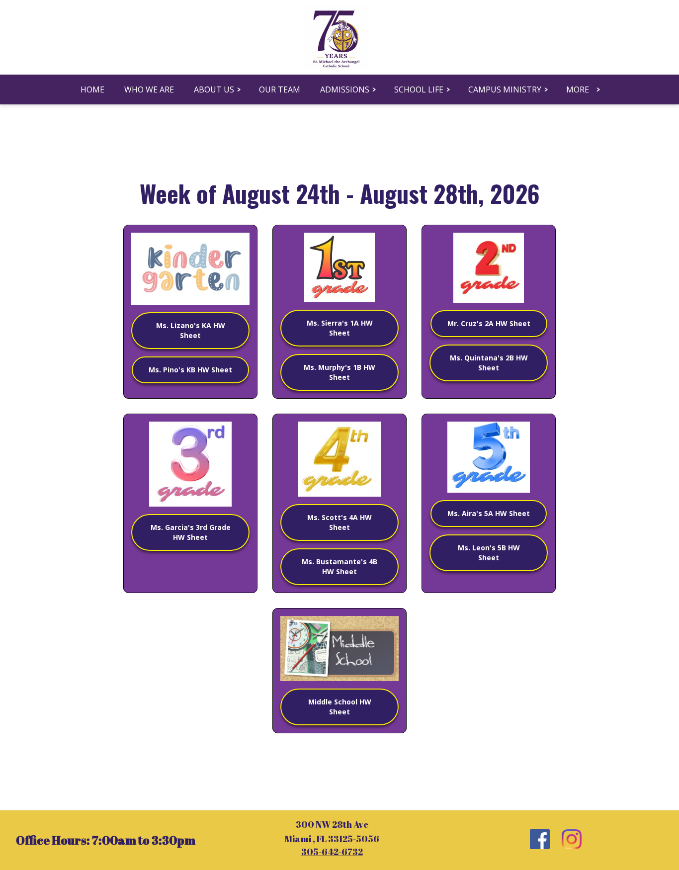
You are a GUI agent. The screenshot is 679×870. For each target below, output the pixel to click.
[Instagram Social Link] (571, 840)
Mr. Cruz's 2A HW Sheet (488, 323)
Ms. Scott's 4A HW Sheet (339, 522)
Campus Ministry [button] (504, 89)
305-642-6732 (332, 852)
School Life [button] (418, 89)
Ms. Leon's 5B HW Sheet (489, 552)
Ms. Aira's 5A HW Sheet (488, 513)
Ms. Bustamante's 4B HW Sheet (339, 566)
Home (92, 89)
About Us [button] (214, 89)
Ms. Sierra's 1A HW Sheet (340, 328)
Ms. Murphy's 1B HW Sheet (339, 372)
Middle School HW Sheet (339, 706)
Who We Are (149, 89)
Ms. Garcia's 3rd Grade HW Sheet (191, 532)
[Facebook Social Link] (539, 840)
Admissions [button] (344, 89)
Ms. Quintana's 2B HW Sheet (489, 362)
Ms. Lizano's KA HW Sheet (190, 330)
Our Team (279, 89)
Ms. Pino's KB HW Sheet (190, 369)
